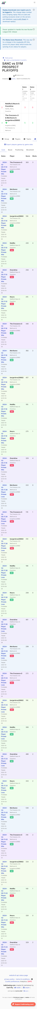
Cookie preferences (12, 981)
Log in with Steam (19, 19)
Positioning (19, 150)
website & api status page (18, 975)
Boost (10, 150)
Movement (30, 150)
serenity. (13, 78)
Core (3, 150)
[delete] (34, 10)
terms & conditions (23, 979)
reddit (18, 988)
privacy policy (9, 979)
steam (27, 988)
